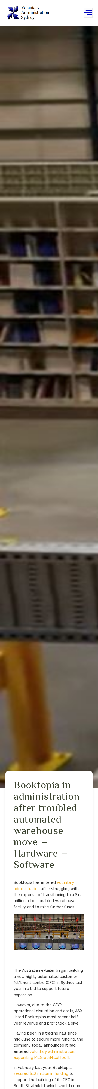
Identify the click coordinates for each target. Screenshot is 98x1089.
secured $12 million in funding (41, 1073)
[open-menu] (88, 13)
